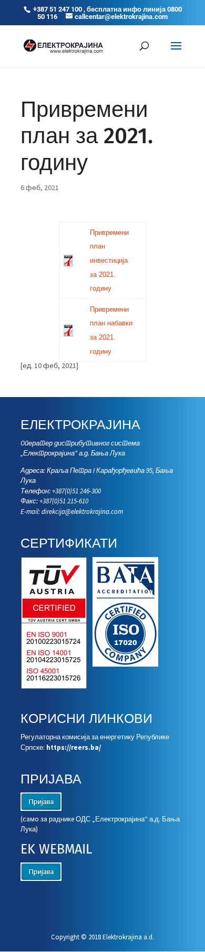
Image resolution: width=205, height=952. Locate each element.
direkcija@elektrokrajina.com (82, 511)
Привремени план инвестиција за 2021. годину (109, 260)
